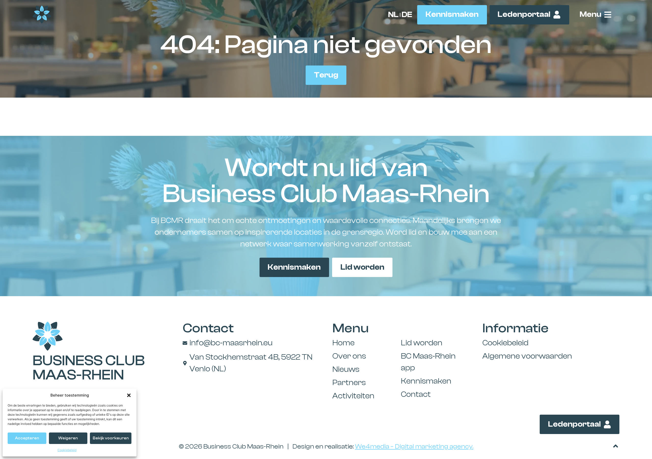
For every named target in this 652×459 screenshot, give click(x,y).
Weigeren (68, 438)
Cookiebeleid (67, 450)
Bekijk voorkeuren (111, 438)
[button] (128, 395)
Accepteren (27, 438)
